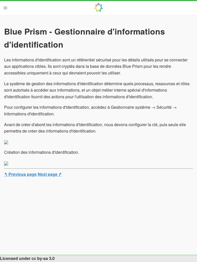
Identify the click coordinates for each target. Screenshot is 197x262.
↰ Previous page (20, 174)
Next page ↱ (50, 174)
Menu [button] (5, 8)
